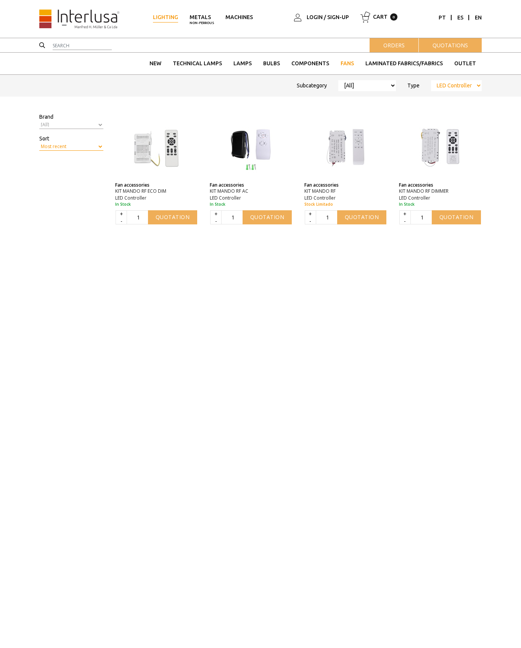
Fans (347, 63)
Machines (239, 17)
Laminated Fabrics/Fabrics (404, 63)
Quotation (173, 217)
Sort (44, 138)
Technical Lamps (197, 63)
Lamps (242, 63)
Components (310, 63)
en (478, 18)
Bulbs (271, 63)
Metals (202, 19)
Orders (394, 45)
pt (442, 18)
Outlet (465, 63)
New (155, 63)
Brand (46, 117)
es (460, 18)
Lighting (165, 17)
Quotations (450, 45)
